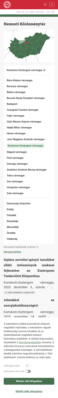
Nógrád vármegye (17, 152)
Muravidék (13, 227)
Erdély (10, 209)
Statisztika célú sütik (14, 371)
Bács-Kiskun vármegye (19, 80)
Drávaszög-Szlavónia (18, 203)
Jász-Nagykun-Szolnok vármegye (26, 139)
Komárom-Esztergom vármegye (25, 145)
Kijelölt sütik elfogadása (29, 391)
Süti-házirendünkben (30, 342)
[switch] (28, 365)
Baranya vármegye (17, 86)
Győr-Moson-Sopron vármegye (24, 121)
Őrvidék (11, 232)
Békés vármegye (16, 92)
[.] (7, 4)
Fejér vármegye (15, 115)
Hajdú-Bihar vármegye (19, 127)
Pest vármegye (15, 157)
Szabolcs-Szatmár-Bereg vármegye (27, 169)
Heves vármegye (16, 133)
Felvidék (11, 215)
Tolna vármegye (16, 175)
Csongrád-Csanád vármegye (23, 109)
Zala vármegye (15, 193)
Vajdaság (12, 238)
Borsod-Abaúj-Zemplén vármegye (26, 98)
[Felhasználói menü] (51, 4)
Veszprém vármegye (18, 187)
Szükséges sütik (11, 366)
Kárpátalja (12, 221)
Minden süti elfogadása (29, 381)
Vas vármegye (15, 181)
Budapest (12, 103)
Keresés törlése (12, 251)
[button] (45, 4)
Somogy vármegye (17, 163)
